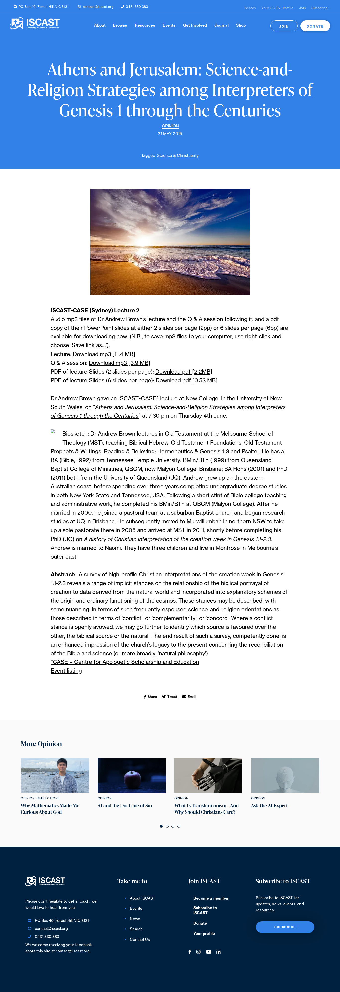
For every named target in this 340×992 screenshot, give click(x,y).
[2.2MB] (202, 372)
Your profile (204, 934)
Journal (221, 25)
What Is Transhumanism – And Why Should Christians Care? (206, 809)
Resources (145, 25)
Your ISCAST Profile (277, 8)
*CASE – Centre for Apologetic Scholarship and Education (125, 662)
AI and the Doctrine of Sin (125, 806)
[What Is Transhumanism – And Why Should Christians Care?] (208, 775)
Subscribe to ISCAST (205, 910)
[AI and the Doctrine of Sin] (132, 775)
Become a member (211, 898)
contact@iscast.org (98, 6)
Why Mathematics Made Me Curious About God (50, 809)
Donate (315, 26)
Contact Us (140, 940)
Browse (120, 25)
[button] (161, 826)
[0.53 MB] (204, 380)
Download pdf (173, 372)
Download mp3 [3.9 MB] (119, 363)
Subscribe (319, 8)
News (135, 919)
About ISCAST (142, 898)
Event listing (66, 671)
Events (169, 25)
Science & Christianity (178, 156)
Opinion (170, 126)
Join (302, 8)
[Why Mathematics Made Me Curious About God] (55, 775)
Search (250, 8)
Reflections (48, 798)
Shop (241, 25)
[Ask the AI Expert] (285, 775)
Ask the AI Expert (269, 806)
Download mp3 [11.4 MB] (104, 354)
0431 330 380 (137, 6)
